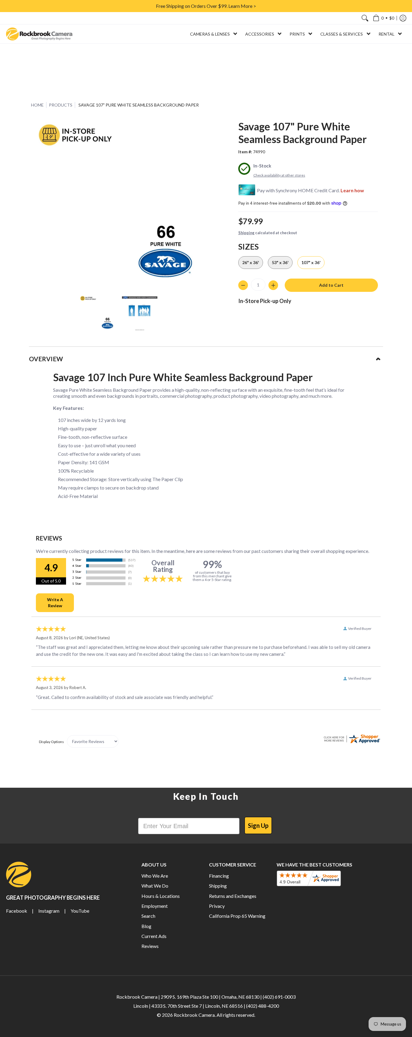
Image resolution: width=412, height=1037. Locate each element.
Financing (219, 876)
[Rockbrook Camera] (39, 33)
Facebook (16, 911)
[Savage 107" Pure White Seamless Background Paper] (97, 313)
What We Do (154, 886)
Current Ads (153, 936)
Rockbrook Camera (194, 1015)
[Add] (273, 285)
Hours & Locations (160, 896)
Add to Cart (331, 285)
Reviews (150, 946)
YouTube (80, 911)
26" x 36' (250, 262)
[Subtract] (243, 285)
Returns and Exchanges (232, 896)
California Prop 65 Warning (237, 916)
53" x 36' (280, 262)
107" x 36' (311, 262)
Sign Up (258, 825)
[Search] (365, 18)
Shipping (246, 232)
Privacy (217, 906)
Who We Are (154, 876)
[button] (383, 18)
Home (37, 104)
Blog (146, 926)
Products (60, 104)
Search (148, 916)
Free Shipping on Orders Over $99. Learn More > (206, 6)
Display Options (51, 741)
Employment (154, 906)
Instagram (48, 911)
